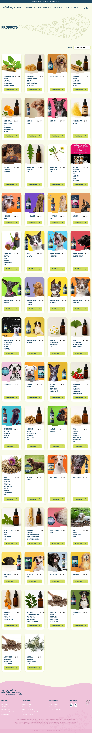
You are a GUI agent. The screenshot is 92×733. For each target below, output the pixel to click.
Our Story (4, 704)
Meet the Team (6, 707)
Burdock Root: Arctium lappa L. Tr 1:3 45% (77, 81)
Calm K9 (53, 121)
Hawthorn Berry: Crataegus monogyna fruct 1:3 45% (77, 389)
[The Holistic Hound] (8, 7)
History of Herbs (27, 714)
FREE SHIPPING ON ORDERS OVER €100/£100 (46, 1)
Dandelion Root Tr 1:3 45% (54, 170)
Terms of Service (54, 707)
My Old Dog (77, 477)
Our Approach (6, 709)
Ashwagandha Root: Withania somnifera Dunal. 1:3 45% (9, 81)
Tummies (76, 575)
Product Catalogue (55, 709)
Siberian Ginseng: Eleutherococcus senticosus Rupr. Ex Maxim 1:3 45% (33, 535)
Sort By (70, 47)
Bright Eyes (54, 76)
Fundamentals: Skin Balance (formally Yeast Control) (9, 345)
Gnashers (7, 384)
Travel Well (54, 575)
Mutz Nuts (53, 477)
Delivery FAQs (26, 707)
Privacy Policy (53, 704)
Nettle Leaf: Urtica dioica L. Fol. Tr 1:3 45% (8, 535)
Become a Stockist (7, 712)
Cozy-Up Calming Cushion (7, 170)
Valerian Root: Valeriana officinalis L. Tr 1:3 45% (54, 617)
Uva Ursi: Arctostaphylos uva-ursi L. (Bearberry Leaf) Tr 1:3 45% (33, 617)
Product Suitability (28, 709)
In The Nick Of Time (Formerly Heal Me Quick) (8, 433)
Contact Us (5, 714)
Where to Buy (26, 704)
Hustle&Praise (55, 730)
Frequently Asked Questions (31, 712)
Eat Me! (75, 216)
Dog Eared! (31, 216)
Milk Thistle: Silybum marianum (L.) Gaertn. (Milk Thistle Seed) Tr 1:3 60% (8, 486)
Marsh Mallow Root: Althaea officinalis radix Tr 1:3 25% (77, 435)
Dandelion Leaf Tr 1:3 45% (30, 170)
